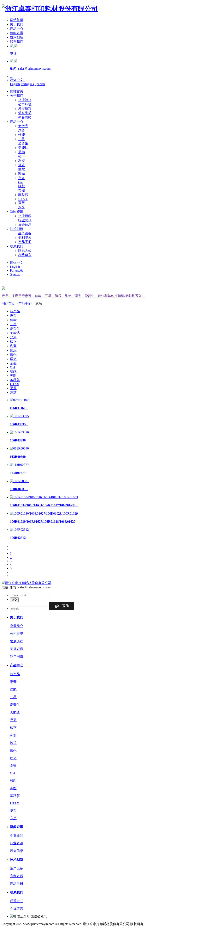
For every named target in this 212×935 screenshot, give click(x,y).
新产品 (23, 126)
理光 (21, 173)
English (15, 84)
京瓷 (21, 178)
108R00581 (19, 489)
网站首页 (16, 20)
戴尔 (21, 169)
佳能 (21, 134)
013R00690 (19, 456)
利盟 (21, 160)
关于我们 (16, 24)
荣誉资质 (24, 113)
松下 (21, 156)
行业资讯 (24, 220)
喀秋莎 (23, 195)
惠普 (21, 130)
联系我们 (16, 41)
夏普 (21, 203)
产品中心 (16, 28)
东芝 (21, 207)
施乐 (21, 165)
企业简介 (24, 100)
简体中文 (17, 80)
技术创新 (16, 37)
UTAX (23, 199)
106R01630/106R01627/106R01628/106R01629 (44, 521)
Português (27, 84)
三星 (21, 139)
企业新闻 (24, 216)
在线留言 (24, 255)
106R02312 (19, 537)
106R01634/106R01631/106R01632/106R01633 (44, 505)
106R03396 (19, 440)
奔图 (21, 190)
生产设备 (24, 233)
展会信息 (24, 224)
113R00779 (19, 473)
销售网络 (24, 117)
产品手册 (24, 242)
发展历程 (24, 108)
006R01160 (19, 408)
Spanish (40, 84)
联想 (21, 186)
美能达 (23, 147)
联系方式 (24, 250)
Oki (20, 182)
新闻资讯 (16, 33)
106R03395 (19, 424)
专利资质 (24, 237)
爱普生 (23, 143)
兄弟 (21, 152)
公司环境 (24, 104)
